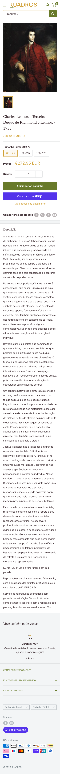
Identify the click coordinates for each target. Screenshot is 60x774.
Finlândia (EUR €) (41, 707)
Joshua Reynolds (14, 136)
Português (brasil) (13, 707)
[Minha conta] (47, 5)
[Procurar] (53, 13)
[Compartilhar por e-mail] (54, 214)
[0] (54, 5)
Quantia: (8, 174)
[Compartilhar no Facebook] (36, 214)
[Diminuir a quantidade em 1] (18, 174)
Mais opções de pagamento (30, 203)
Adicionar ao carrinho (30, 186)
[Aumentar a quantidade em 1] (39, 174)
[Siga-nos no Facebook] (5, 723)
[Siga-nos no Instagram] (11, 723)
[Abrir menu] (4, 5)
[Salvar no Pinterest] (42, 214)
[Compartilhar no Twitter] (48, 214)
